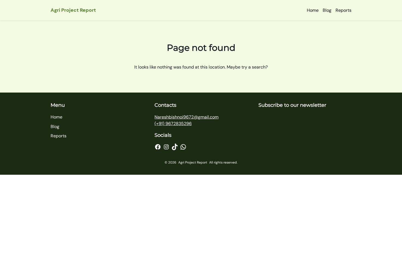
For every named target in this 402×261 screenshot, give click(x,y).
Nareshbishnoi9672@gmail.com (187, 117)
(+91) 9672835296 (173, 123)
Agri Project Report (73, 10)
